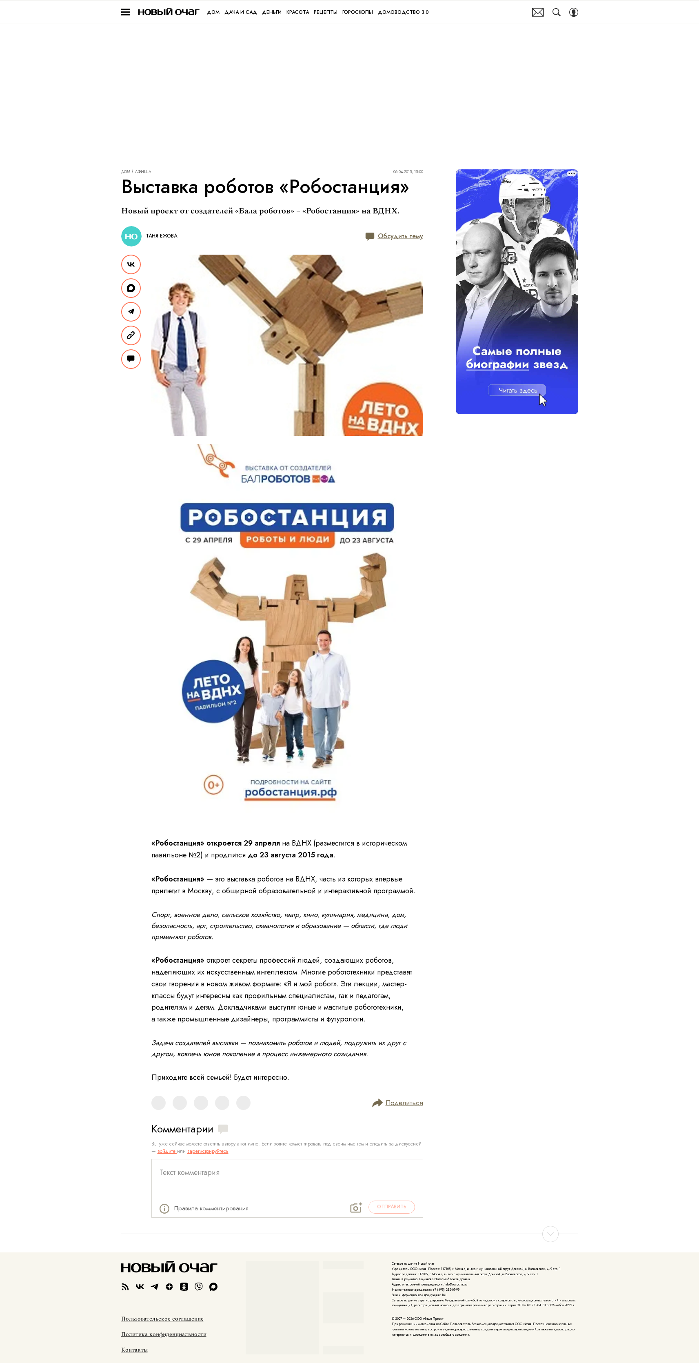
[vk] (140, 1287)
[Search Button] (556, 12)
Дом (125, 171)
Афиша (143, 171)
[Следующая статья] (349, 1234)
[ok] (184, 1287)
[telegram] (155, 1287)
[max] (213, 1287)
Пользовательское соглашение (162, 1319)
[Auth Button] (573, 12)
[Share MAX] (131, 288)
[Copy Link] (131, 335)
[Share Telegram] (131, 312)
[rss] (125, 1287)
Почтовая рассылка (538, 12)
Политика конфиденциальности (163, 1334)
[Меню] (125, 12)
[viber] (199, 1287)
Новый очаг (169, 12)
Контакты (134, 1350)
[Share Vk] (131, 264)
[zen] (169, 1287)
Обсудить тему (400, 236)
